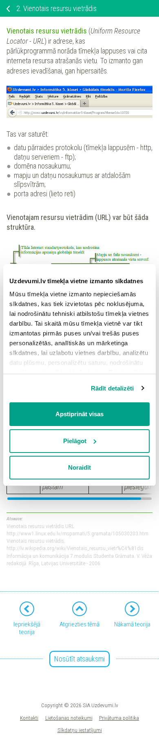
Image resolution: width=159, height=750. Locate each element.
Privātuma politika (119, 717)
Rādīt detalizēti (112, 388)
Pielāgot (74, 440)
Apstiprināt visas (79, 414)
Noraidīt (79, 467)
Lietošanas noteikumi (69, 717)
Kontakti (29, 717)
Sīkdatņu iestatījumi (79, 730)
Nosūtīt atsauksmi (79, 659)
